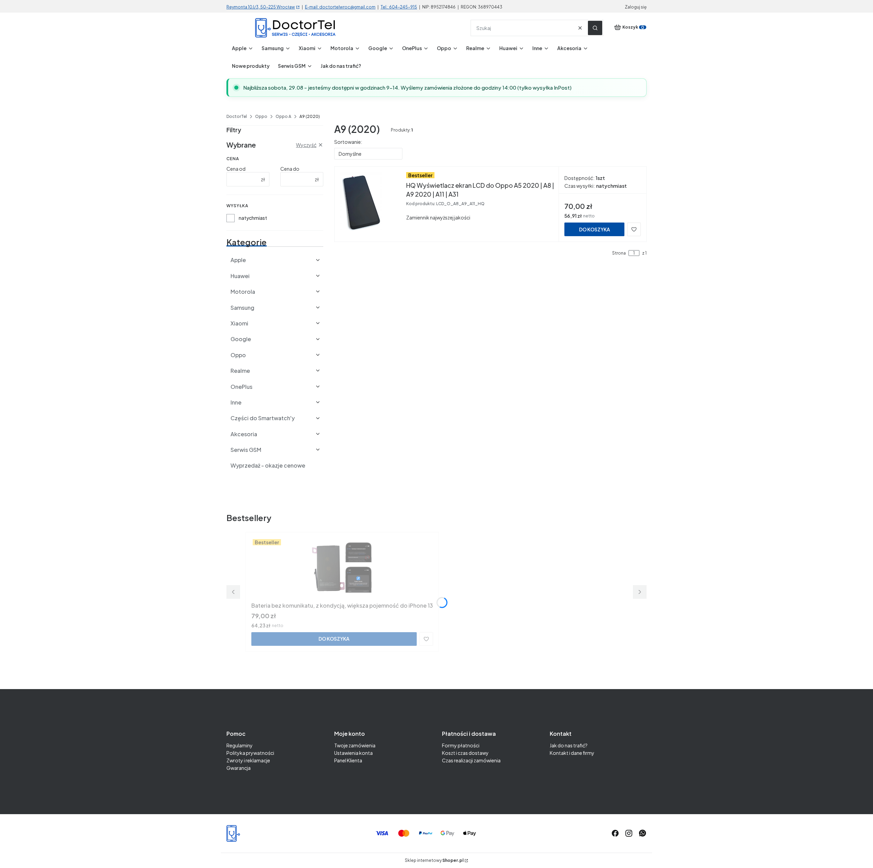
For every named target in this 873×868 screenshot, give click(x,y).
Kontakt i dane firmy (572, 753)
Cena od (236, 169)
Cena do (289, 169)
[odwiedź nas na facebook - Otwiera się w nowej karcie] (615, 833)
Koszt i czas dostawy (465, 753)
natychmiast (253, 218)
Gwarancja (238, 768)
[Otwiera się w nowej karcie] (642, 833)
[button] (595, 28)
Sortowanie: (348, 142)
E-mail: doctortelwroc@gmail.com (340, 7)
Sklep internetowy (434, 860)
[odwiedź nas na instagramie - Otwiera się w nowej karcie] (629, 833)
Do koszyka (594, 229)
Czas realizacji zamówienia (471, 760)
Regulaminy (239, 745)
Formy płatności (460, 745)
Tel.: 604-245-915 (399, 7)
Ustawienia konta (353, 753)
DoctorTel (236, 116)
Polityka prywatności (250, 753)
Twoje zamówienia (354, 745)
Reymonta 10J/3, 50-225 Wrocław (260, 7)
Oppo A (283, 116)
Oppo (261, 116)
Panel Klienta (348, 760)
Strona (619, 253)
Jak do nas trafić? (569, 745)
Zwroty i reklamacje (248, 760)
